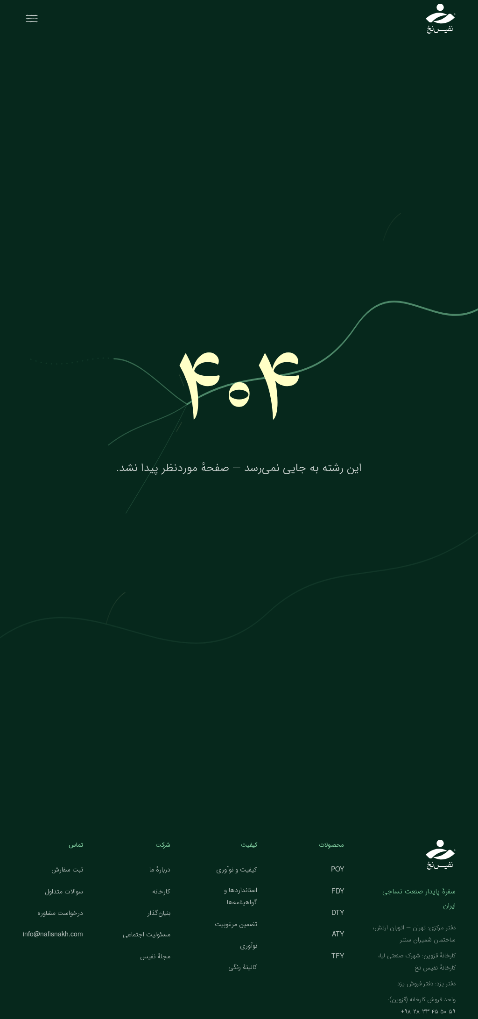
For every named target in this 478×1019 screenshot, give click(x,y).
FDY (337, 890)
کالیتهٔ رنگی (242, 967)
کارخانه (161, 891)
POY (337, 868)
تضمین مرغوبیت (236, 924)
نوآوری (248, 946)
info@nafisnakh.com (53, 933)
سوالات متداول (64, 891)
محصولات (331, 845)
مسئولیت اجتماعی (146, 934)
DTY (337, 912)
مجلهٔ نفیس (155, 956)
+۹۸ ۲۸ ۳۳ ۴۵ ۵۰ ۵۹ (428, 1012)
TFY (337, 955)
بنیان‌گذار (159, 913)
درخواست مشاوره (60, 913)
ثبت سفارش (67, 869)
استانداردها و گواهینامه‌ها (240, 896)
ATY (338, 933)
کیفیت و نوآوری (236, 869)
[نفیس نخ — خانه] (441, 19)
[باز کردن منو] (31, 18)
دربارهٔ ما (159, 869)
